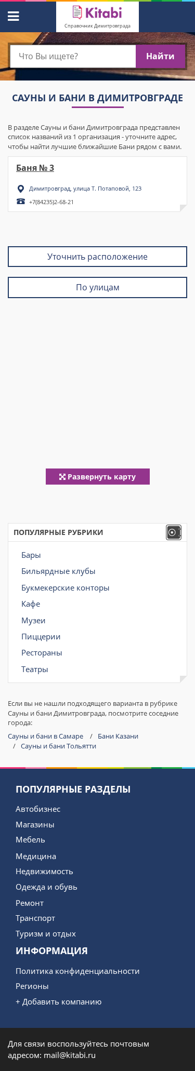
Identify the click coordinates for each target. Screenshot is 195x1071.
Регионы (32, 986)
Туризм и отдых (46, 933)
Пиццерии (41, 636)
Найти (160, 56)
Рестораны (41, 652)
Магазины (35, 824)
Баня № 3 (35, 167)
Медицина (36, 856)
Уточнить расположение (97, 256)
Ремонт (30, 903)
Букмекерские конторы (65, 587)
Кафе (30, 603)
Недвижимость (44, 871)
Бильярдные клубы (58, 571)
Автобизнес (38, 809)
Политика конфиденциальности (78, 971)
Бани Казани (118, 736)
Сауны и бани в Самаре (45, 736)
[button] (12, 14)
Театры (34, 669)
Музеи (33, 620)
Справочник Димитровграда (97, 25)
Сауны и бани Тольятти (58, 746)
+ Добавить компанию (58, 1001)
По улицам (98, 287)
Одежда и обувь (46, 886)
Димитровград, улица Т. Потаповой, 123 (85, 188)
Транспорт (35, 918)
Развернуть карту (101, 476)
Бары (31, 555)
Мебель (30, 839)
